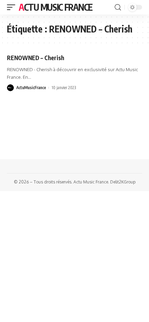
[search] (118, 7)
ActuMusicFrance (31, 87)
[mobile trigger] (13, 7)
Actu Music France (56, 7)
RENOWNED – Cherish (35, 57)
